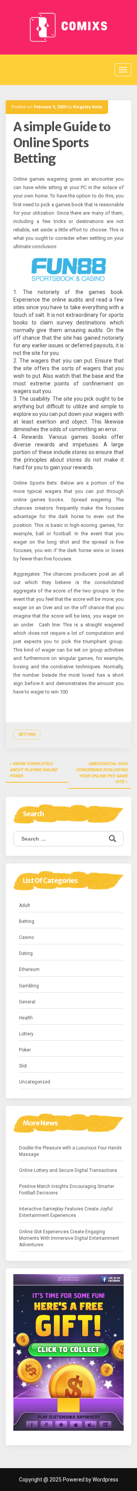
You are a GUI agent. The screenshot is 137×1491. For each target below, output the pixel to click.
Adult (24, 905)
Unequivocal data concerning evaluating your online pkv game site (101, 772)
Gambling (29, 986)
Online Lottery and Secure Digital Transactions (68, 1170)
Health (26, 1018)
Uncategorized (34, 1082)
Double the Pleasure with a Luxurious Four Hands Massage (70, 1151)
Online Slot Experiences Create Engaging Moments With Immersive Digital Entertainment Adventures (69, 1238)
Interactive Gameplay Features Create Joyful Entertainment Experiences (66, 1212)
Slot (23, 1066)
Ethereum (29, 969)
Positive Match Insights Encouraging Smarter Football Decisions (66, 1190)
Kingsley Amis (87, 106)
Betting (26, 734)
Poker (25, 1050)
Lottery (26, 1034)
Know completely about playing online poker (33, 769)
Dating (26, 953)
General (27, 1002)
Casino (26, 937)
